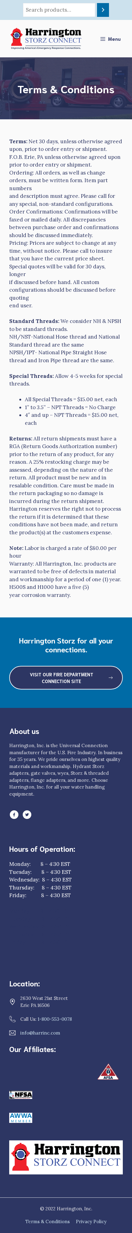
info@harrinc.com (40, 1033)
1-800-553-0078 (55, 1019)
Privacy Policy (91, 1221)
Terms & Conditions (47, 1221)
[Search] (103, 10)
